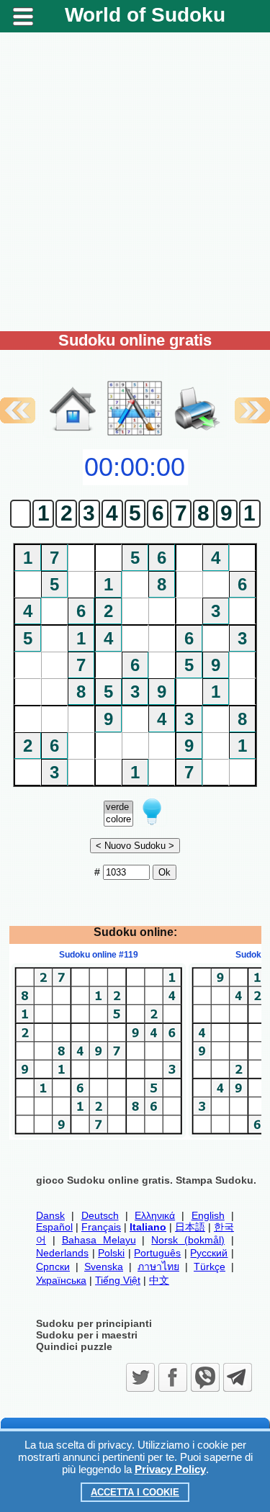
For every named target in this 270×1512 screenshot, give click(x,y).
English (208, 1215)
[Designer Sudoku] (134, 434)
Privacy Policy (170, 1469)
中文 (159, 1280)
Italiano (148, 1227)
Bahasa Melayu (99, 1240)
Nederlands (62, 1253)
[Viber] (205, 1377)
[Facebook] (172, 1377)
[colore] (118, 820)
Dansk (50, 1215)
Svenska (103, 1266)
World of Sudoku (145, 15)
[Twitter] (140, 1377)
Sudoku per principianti (94, 1323)
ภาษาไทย (158, 1266)
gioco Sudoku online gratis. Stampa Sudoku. (146, 1180)
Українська (61, 1280)
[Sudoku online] (72, 434)
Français (101, 1227)
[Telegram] (237, 1377)
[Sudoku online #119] (99, 1134)
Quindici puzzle (74, 1346)
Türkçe (209, 1266)
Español (54, 1227)
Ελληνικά (155, 1215)
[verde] (118, 807)
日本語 (190, 1227)
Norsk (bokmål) (188, 1240)
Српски (53, 1266)
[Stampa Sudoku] (197, 394)
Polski (111, 1253)
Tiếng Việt (117, 1280)
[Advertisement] (135, 182)
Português (157, 1253)
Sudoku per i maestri (87, 1335)
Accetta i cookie (135, 1492)
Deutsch (100, 1215)
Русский (209, 1253)
